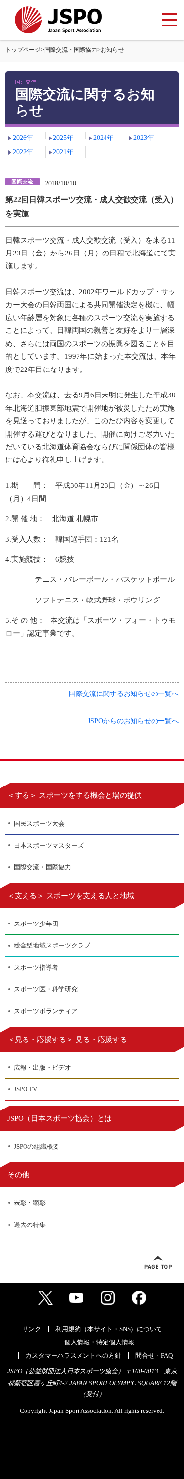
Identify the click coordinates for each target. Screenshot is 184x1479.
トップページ (23, 49)
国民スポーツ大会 (39, 823)
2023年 (143, 137)
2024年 (103, 137)
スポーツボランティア (46, 1011)
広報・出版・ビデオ (42, 1067)
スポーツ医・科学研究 (46, 989)
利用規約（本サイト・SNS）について (108, 1329)
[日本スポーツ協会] (58, 19)
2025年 (63, 137)
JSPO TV (25, 1089)
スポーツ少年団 (36, 923)
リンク (31, 1329)
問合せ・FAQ (154, 1355)
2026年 (23, 137)
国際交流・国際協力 (70, 49)
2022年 (23, 152)
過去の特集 (30, 1224)
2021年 (63, 152)
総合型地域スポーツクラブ (52, 945)
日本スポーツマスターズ (49, 845)
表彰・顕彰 (30, 1202)
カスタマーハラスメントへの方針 (73, 1355)
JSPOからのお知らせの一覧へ (133, 721)
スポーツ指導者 (36, 967)
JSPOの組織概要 (36, 1146)
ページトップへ (158, 1262)
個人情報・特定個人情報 (99, 1342)
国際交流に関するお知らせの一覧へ (124, 693)
